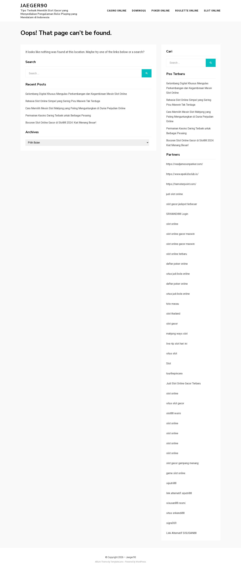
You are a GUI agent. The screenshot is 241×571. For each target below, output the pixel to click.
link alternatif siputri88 (179, 493)
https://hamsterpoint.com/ (181, 184)
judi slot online (174, 194)
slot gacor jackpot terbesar (181, 204)
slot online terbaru (176, 253)
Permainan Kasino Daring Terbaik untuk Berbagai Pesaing (58, 115)
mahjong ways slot (177, 333)
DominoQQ (139, 10)
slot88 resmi (173, 413)
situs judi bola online (178, 273)
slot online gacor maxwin (180, 233)
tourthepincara (174, 373)
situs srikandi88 (175, 513)
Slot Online (212, 10)
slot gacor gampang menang (182, 463)
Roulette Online (186, 10)
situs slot (171, 353)
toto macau (172, 303)
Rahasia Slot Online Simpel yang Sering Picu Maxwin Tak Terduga (62, 101)
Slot (168, 363)
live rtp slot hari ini (176, 343)
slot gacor (172, 323)
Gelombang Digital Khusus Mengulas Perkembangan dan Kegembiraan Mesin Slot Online (76, 93)
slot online (172, 223)
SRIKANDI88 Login (177, 213)
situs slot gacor (175, 403)
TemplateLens (117, 562)
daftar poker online (177, 263)
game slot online (175, 473)
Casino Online (116, 10)
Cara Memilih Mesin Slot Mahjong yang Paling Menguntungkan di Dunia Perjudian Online (75, 108)
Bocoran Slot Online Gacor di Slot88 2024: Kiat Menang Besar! (60, 122)
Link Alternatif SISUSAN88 (181, 533)
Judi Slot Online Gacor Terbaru (183, 383)
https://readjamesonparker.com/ (184, 164)
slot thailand (173, 313)
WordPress (141, 562)
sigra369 (171, 523)
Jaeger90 (33, 5)
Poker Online (160, 10)
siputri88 (171, 483)
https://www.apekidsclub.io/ (182, 174)
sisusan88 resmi (175, 503)
